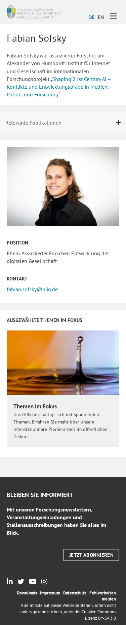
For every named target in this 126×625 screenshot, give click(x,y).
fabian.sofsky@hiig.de (32, 289)
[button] (91, 555)
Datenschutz (74, 593)
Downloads (27, 593)
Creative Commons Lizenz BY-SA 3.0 (99, 615)
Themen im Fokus (35, 406)
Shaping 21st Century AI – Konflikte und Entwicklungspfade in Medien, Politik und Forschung (59, 87)
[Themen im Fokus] (63, 362)
